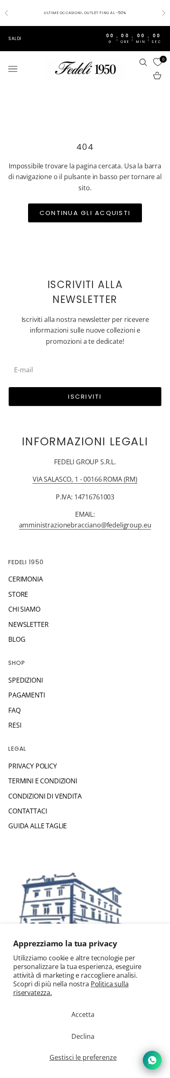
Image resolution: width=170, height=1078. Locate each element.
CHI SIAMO (24, 609)
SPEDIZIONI (25, 680)
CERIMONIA (25, 579)
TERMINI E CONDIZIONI (42, 780)
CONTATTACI (27, 811)
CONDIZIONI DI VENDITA (45, 796)
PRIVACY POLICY (32, 766)
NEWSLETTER (28, 624)
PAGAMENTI (26, 695)
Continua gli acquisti (85, 212)
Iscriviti (85, 396)
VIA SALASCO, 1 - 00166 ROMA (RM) (85, 479)
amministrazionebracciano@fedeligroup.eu (85, 525)
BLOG (16, 639)
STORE (18, 594)
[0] (157, 62)
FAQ (14, 710)
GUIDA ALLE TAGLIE (37, 825)
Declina (82, 1036)
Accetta (82, 1014)
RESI (14, 725)
